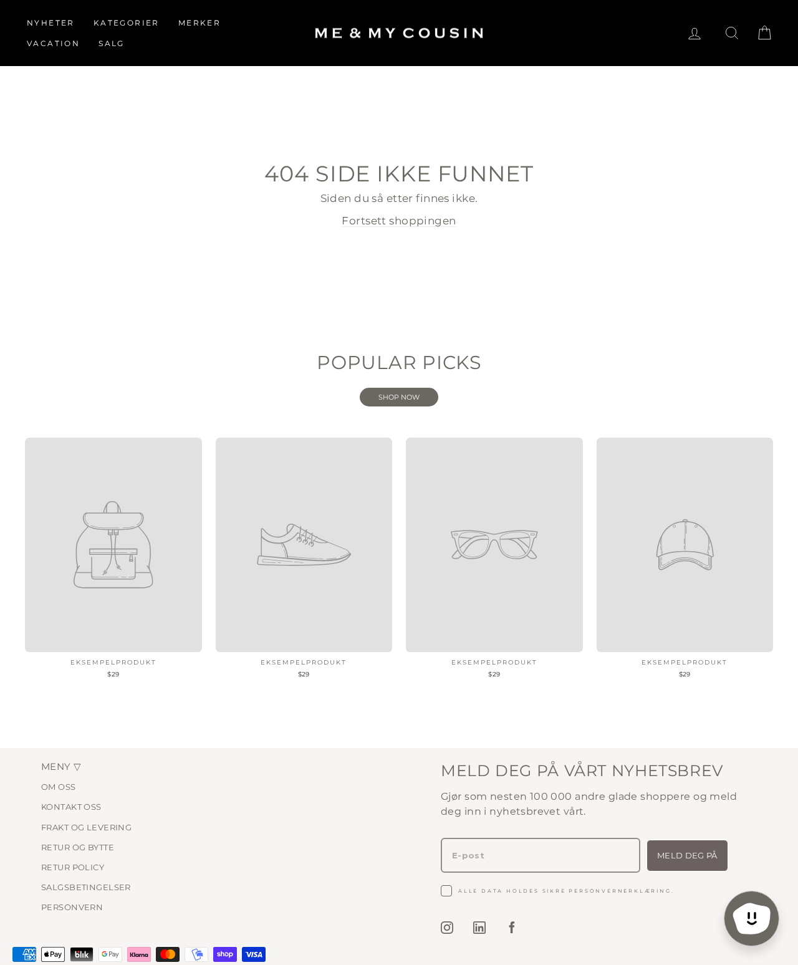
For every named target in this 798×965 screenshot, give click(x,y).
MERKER (199, 22)
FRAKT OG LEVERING (86, 827)
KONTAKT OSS (71, 807)
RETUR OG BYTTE (77, 847)
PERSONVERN (72, 907)
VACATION (53, 43)
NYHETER (51, 22)
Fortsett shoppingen (399, 220)
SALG (112, 43)
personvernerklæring (620, 891)
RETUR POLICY (72, 867)
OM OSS (58, 787)
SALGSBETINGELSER (86, 887)
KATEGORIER (127, 22)
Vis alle (399, 397)
